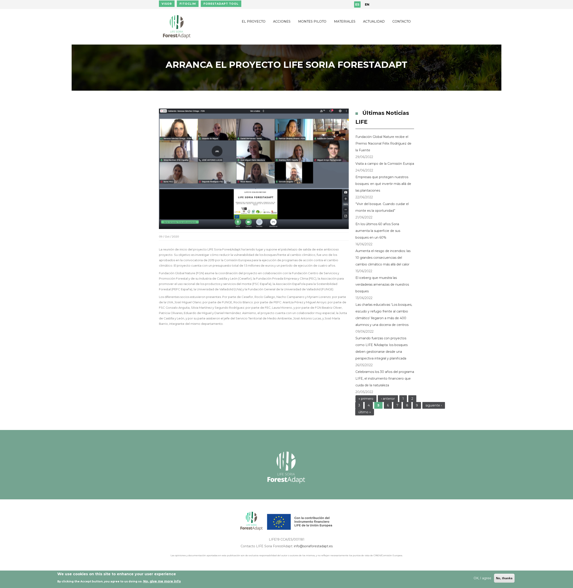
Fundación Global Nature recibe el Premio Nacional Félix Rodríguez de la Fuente (383, 143)
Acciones (282, 21)
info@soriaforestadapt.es (313, 546)
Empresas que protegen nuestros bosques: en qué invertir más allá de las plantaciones (383, 183)
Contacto (401, 21)
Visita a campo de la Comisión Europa (384, 164)
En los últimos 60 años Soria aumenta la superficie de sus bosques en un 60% (377, 230)
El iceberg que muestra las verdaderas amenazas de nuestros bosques (382, 284)
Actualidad (374, 21)
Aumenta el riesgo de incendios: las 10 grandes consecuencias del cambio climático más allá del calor (383, 257)
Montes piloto (312, 21)
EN (367, 4)
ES (357, 4)
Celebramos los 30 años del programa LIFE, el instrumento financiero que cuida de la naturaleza (384, 378)
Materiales (344, 21)
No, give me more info (162, 581)
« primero (366, 399)
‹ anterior (388, 399)
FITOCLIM (188, 3)
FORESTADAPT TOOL (221, 3)
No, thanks (504, 578)
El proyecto (253, 21)
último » (364, 412)
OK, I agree (482, 578)
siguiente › (433, 405)
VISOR (167, 3)
